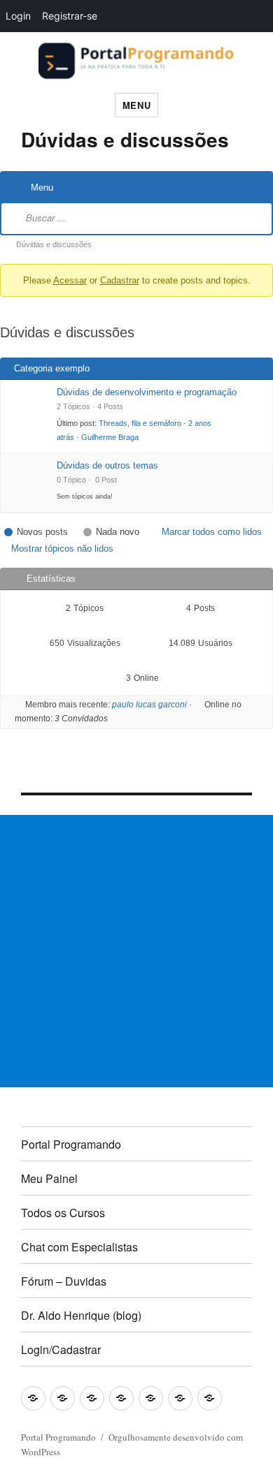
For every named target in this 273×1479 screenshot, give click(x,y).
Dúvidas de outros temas (107, 465)
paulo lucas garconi (149, 704)
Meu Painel (49, 1178)
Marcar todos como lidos (212, 532)
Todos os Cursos (63, 1213)
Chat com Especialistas (79, 1247)
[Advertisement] (136, 951)
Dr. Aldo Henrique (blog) (81, 1315)
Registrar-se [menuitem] (69, 16)
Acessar (70, 280)
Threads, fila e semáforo (140, 423)
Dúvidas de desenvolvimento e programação (147, 392)
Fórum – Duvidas (63, 1281)
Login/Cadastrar (61, 1349)
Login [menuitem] (18, 16)
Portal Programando (71, 1144)
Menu (136, 105)
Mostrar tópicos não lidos (62, 548)
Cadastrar (119, 280)
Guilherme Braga (110, 437)
